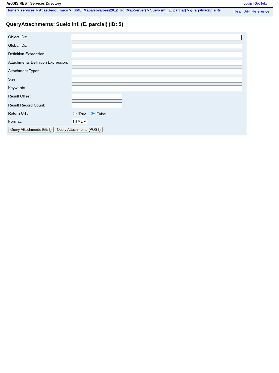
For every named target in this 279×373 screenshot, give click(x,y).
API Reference (256, 11)
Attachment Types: (24, 71)
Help (237, 11)
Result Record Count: (26, 105)
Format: (15, 121)
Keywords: (17, 87)
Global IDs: (17, 45)
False (100, 114)
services (28, 10)
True (83, 114)
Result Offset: (20, 96)
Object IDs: (17, 37)
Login (248, 3)
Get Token (261, 3)
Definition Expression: (27, 54)
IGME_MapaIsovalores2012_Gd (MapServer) (109, 10)
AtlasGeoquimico (53, 10)
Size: (12, 79)
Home (11, 10)
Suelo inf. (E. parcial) (168, 10)
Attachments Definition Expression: (38, 62)
